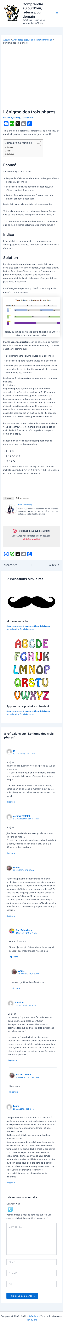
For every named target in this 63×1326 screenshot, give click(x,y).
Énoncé (10, 147)
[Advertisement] (31, 77)
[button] (10, 1209)
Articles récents (22, 498)
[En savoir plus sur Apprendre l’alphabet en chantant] (31, 669)
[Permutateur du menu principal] (57, 13)
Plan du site (31, 1319)
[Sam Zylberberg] (11, 509)
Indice (10, 151)
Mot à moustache (17, 621)
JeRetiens (33, 1316)
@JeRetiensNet (31, 539)
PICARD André (23, 1074)
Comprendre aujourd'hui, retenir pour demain (33, 10)
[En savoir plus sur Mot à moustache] (31, 601)
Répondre (10, 802)
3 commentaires (13, 711)
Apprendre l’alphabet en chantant (27, 706)
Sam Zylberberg (25, 505)
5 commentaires (13, 626)
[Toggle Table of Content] (36, 143)
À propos (8, 498)
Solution (11, 154)
